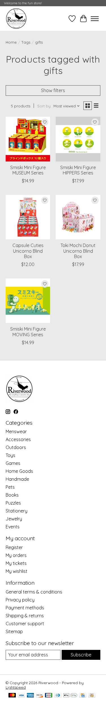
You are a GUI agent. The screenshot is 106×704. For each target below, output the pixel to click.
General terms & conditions (34, 592)
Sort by (44, 106)
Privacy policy (20, 600)
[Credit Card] (82, 695)
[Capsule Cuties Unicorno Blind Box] (28, 217)
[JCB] (48, 695)
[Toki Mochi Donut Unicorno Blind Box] (78, 217)
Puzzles (13, 503)
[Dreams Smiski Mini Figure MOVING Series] (28, 300)
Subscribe (81, 655)
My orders (16, 555)
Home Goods (19, 471)
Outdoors (16, 447)
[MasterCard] (12, 695)
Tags (25, 42)
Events (13, 526)
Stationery (16, 511)
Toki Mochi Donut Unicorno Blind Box (78, 251)
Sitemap (14, 631)
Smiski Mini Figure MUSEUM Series (28, 170)
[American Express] (30, 695)
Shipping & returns (25, 615)
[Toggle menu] (94, 18)
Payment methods (25, 608)
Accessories (18, 439)
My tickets (16, 563)
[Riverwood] (16, 18)
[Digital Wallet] (70, 695)
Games (13, 463)
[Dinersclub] (57, 695)
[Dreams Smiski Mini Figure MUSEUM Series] (28, 139)
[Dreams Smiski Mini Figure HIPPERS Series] (78, 139)
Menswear (16, 431)
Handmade (17, 479)
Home (11, 42)
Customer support (25, 623)
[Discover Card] (39, 695)
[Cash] (91, 695)
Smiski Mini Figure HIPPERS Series (78, 170)
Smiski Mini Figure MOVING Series (28, 331)
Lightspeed (16, 687)
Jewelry (14, 519)
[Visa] (21, 695)
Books (12, 495)
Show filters (53, 90)
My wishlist (16, 571)
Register (14, 547)
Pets (10, 487)
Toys (10, 455)
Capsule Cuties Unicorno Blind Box (28, 251)
